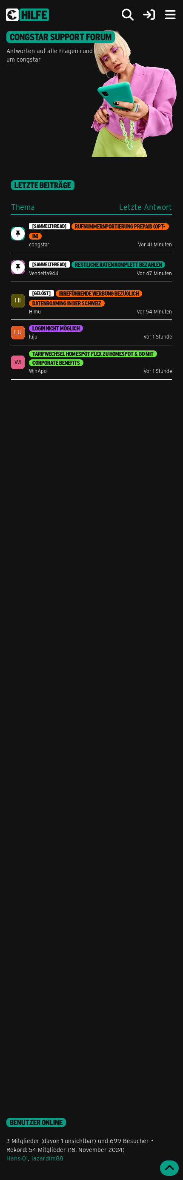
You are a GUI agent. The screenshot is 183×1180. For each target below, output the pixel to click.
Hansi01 (17, 1158)
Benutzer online (36, 1122)
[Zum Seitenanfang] (169, 1168)
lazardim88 (47, 1158)
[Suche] (127, 14)
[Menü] (170, 14)
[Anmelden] (148, 15)
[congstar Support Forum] (27, 14)
